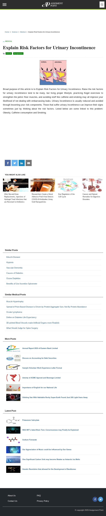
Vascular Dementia (14, 268)
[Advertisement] (53, 19)
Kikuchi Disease (13, 257)
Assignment (18, 53)
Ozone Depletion (13, 278)
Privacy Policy (43, 501)
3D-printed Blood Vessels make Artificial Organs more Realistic (32, 323)
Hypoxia (9, 262)
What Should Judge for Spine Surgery (22, 328)
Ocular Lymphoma (14, 312)
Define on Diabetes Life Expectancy (21, 317)
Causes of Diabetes (14, 273)
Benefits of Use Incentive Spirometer (21, 284)
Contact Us (12, 501)
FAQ (39, 495)
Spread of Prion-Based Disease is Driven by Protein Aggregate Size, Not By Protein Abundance (46, 307)
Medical (8, 41)
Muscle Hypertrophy (15, 301)
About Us (12, 495)
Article (8, 53)
